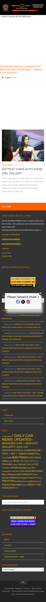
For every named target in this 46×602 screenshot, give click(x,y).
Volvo (24, 485)
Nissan (5, 477)
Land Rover (15, 471)
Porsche (31, 478)
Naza (35, 474)
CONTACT (8, 545)
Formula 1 (6, 468)
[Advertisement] (23, 41)
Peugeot (23, 478)
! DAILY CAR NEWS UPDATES (17, 437)
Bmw (16, 460)
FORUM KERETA (10, 551)
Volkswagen (16, 484)
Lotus (22, 471)
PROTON (8, 481)
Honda (14, 467)
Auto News (7, 165)
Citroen (14, 464)
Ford (35, 464)
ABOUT (6, 539)
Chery (36, 461)
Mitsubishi (12, 474)
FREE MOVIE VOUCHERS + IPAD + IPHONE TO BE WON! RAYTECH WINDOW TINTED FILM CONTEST (22, 348)
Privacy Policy (7, 256)
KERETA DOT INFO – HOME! (14, 557)
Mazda (28, 471)
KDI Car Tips (6, 253)
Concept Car (24, 464)
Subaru (24, 481)
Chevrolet (7, 464)
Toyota (5, 484)
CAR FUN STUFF (27, 461)
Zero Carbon (8, 421)
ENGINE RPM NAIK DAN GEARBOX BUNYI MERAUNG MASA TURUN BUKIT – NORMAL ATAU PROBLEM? (21, 69)
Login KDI (5, 248)
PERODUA (14, 477)
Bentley (11, 461)
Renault (17, 481)
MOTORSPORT (25, 474)
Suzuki (38, 481)
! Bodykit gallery (7, 436)
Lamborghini (6, 471)
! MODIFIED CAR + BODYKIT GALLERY (20, 443)
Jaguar (29, 468)
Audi (9, 457)
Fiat (31, 464)
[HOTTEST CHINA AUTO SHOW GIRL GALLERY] (23, 145)
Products (39, 478)
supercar (31, 481)
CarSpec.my (8, 415)
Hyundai (22, 468)
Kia (33, 468)
